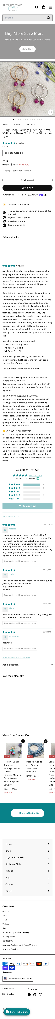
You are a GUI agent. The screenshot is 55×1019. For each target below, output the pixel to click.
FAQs (4, 919)
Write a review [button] (27, 505)
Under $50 (28, 124)
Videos (5, 924)
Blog (4, 928)
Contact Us (7, 941)
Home (5, 124)
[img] (8, 524)
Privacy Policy (8, 936)
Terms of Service (10, 949)
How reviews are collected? (16, 657)
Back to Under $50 (29, 813)
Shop (4, 915)
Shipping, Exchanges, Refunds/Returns (19, 945)
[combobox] (27, 18)
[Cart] (43, 7)
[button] (9, 143)
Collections (16, 124)
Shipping (6, 171)
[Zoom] (50, 112)
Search (5, 911)
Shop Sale (27, 48)
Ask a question (10, 664)
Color (5, 146)
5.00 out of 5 (35, 475)
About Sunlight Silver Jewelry (15, 932)
